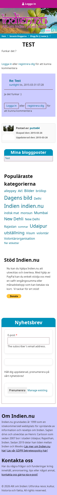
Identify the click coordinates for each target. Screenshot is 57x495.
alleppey (10, 191)
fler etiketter (11, 243)
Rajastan (10, 226)
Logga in (30, 4)
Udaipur (38, 226)
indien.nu (32, 205)
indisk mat (11, 213)
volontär (43, 233)
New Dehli (13, 219)
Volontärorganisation (19, 238)
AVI (20, 191)
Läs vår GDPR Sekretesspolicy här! (27, 450)
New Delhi (32, 219)
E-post (11, 335)
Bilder (29, 190)
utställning (14, 233)
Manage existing (37, 390)
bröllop (41, 191)
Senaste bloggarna (18, 36)
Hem (4, 36)
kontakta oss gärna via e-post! (20, 474)
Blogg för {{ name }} (39, 36)
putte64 (35, 128)
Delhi (37, 198)
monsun (26, 213)
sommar (23, 226)
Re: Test (15, 81)
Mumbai (41, 212)
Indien (11, 205)
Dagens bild (18, 197)
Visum (30, 233)
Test (7, 158)
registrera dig (26, 64)
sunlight (14, 84)
